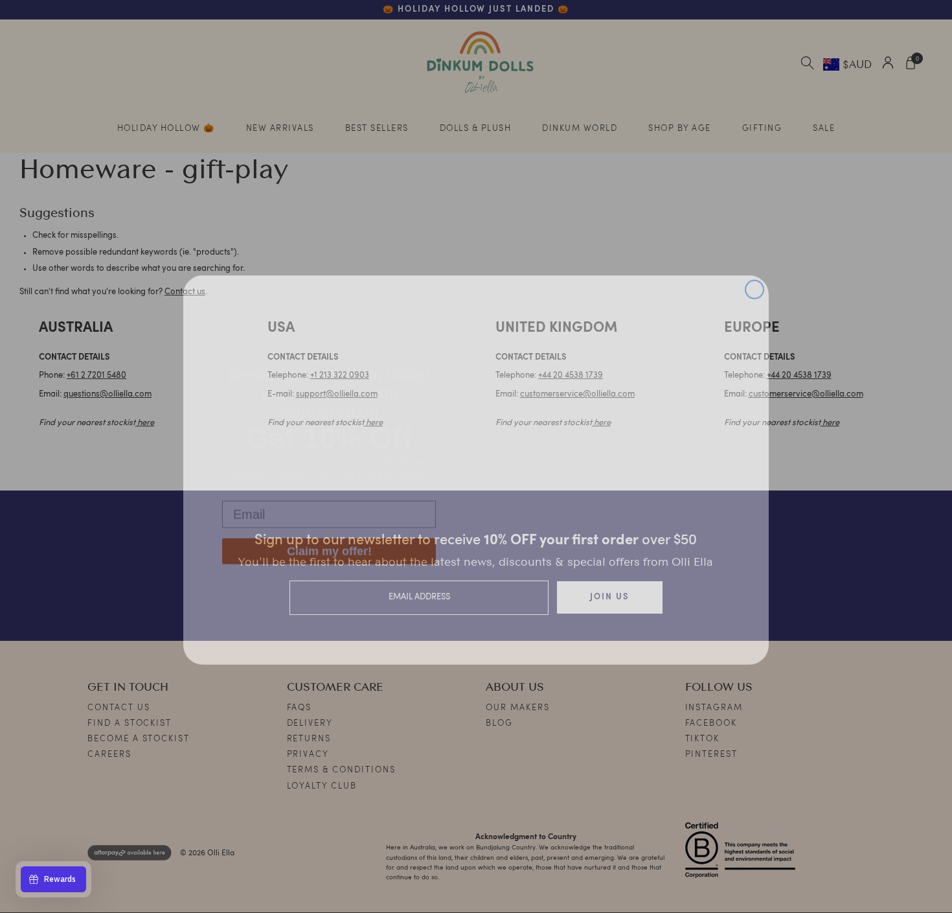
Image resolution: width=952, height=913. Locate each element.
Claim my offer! (329, 540)
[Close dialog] (754, 275)
